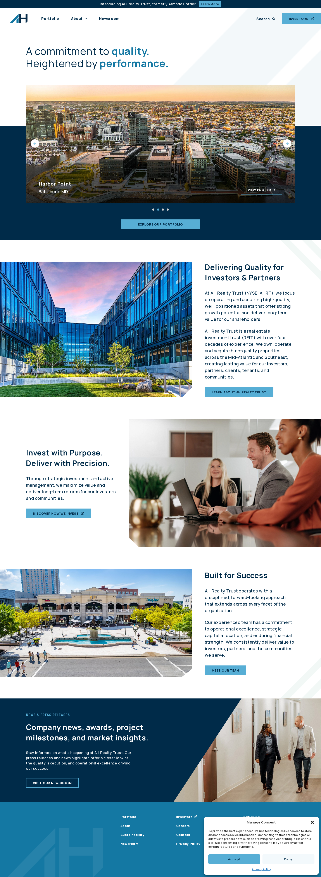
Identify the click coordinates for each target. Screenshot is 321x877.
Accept (234, 859)
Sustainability (133, 835)
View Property (261, 190)
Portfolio (50, 18)
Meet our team (225, 670)
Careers (183, 826)
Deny (288, 859)
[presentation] (34, 144)
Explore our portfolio (160, 224)
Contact (183, 835)
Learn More (210, 4)
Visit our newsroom (52, 783)
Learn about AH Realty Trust (239, 392)
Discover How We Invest (56, 513)
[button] (312, 822)
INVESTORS (299, 19)
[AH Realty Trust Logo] (18, 18)
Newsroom (109, 18)
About (77, 18)
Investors (184, 817)
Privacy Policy (261, 869)
